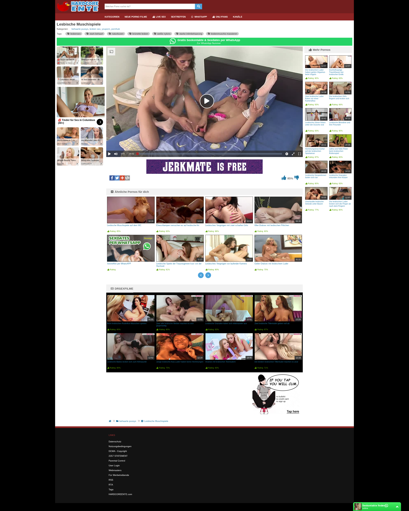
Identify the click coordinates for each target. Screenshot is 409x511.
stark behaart (96, 33)
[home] (110, 421)
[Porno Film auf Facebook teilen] (112, 178)
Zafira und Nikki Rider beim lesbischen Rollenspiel (338, 151)
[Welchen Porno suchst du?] (198, 6)
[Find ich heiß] (284, 178)
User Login (114, 465)
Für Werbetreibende (119, 475)
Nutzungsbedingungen (120, 446)
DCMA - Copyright (118, 451)
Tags (111, 489)
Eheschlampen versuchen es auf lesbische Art (177, 225)
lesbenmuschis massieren (223, 33)
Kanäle (237, 16)
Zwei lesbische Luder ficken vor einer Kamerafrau (314, 98)
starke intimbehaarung (190, 33)
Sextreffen (178, 16)
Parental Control (117, 460)
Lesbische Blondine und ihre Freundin (339, 123)
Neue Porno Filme (136, 16)
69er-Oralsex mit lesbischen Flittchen (272, 225)
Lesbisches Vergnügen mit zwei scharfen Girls (226, 225)
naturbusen (117, 33)
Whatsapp (200, 16)
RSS (111, 480)
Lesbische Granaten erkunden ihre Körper (338, 176)
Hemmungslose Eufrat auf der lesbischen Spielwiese (314, 151)
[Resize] (293, 154)
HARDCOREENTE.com (120, 494)
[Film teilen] (122, 178)
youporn (106, 29)
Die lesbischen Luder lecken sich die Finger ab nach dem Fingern (340, 203)
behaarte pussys (80, 29)
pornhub (115, 29)
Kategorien (112, 16)
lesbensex (75, 33)
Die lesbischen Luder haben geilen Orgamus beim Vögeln (315, 72)
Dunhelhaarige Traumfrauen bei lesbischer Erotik (336, 72)
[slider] (121, 144)
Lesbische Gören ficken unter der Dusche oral (315, 123)
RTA (111, 484)
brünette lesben (140, 33)
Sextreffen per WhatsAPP (119, 263)
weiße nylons (163, 33)
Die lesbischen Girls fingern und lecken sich (339, 97)
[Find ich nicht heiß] (297, 178)
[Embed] (127, 178)
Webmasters (115, 470)
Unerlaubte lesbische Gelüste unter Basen (314, 202)
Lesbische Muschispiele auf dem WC (124, 225)
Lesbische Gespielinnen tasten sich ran (315, 176)
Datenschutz (115, 441)
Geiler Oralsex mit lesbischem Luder (271, 263)
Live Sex (160, 16)
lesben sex (95, 29)
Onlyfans (221, 16)
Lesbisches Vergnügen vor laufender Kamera (226, 263)
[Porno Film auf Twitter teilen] (117, 178)
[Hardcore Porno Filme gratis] (79, 12)
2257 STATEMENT (118, 456)
